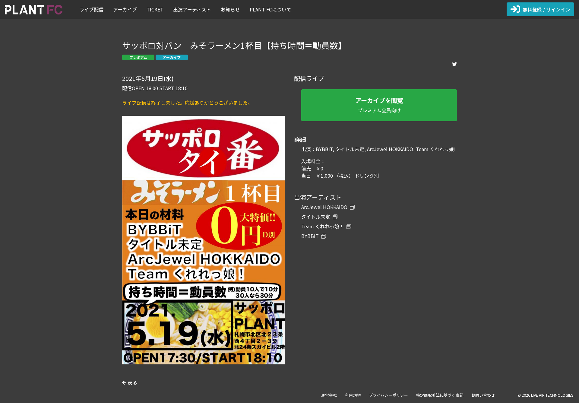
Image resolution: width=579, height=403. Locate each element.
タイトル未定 (315, 216)
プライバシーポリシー (388, 395)
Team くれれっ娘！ (322, 226)
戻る (131, 382)
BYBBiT (310, 236)
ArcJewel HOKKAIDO (324, 207)
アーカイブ (125, 9)
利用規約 (353, 395)
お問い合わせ (483, 395)
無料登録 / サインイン (546, 9)
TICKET (155, 9)
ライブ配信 (91, 9)
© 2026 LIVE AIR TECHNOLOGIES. (545, 395)
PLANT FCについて (270, 9)
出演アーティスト (192, 9)
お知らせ (230, 9)
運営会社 (329, 395)
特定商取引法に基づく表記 (439, 395)
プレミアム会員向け (379, 105)
